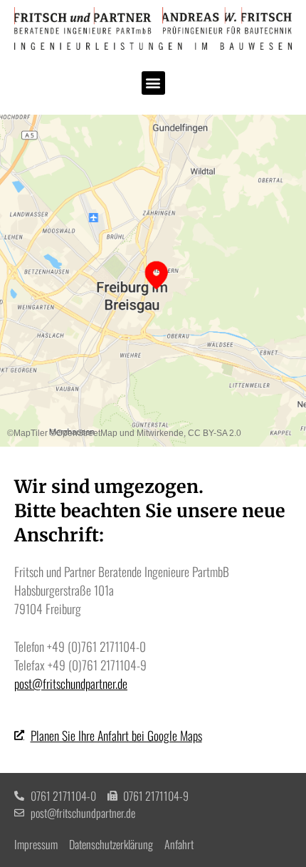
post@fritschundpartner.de (70, 683)
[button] (153, 83)
